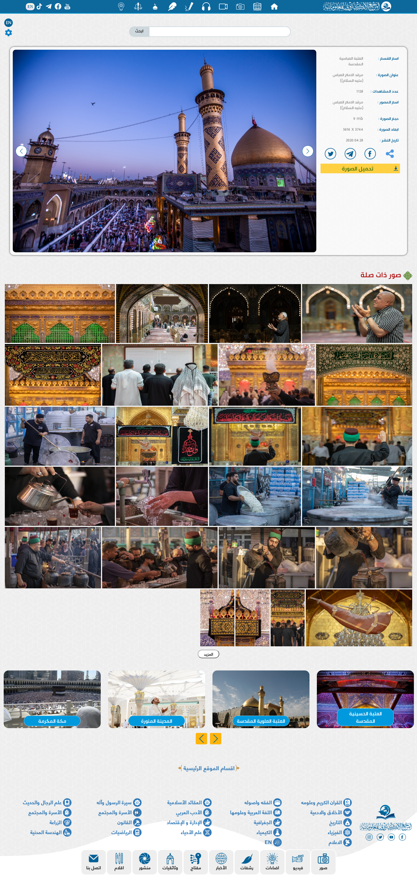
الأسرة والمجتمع (115, 811)
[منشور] (138, 6)
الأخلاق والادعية (326, 811)
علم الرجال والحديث (42, 802)
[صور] (240, 6)
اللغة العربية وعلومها (251, 811)
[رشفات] (172, 6)
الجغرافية (263, 821)
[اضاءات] (121, 6)
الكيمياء (264, 831)
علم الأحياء (191, 831)
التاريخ (335, 821)
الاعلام (335, 841)
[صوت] (206, 6)
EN (8, 23)
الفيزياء (335, 831)
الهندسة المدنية (46, 831)
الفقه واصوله (258, 802)
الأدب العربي (189, 811)
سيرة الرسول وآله (114, 802)
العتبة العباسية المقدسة (351, 61)
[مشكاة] (155, 6)
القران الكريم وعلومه (321, 802)
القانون (124, 821)
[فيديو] (223, 6)
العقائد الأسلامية (184, 802)
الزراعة (56, 821)
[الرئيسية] (274, 6)
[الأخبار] (257, 6)
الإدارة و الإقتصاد (184, 821)
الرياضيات (121, 831)
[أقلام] (189, 6)
